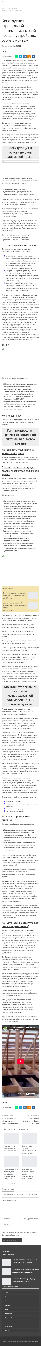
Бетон (6, 1309)
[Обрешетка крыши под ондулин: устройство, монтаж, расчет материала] (11, 1161)
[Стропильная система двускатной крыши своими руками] (29, 1138)
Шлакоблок (8, 1313)
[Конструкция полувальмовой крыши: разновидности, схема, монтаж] (29, 1161)
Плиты (7, 1296)
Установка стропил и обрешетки (2, 16)
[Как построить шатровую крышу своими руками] (11, 1138)
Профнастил (8, 1326)
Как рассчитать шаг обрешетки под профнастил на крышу (10, 1121)
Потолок (7, 1301)
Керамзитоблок (9, 1317)
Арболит (7, 1330)
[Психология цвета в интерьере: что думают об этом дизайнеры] (33, 595)
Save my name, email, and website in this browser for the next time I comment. (19, 1234)
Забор (7, 1292)
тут (15, 230)
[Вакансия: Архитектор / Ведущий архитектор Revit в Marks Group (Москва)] (6, 1281)
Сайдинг (7, 1305)
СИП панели (8, 1322)
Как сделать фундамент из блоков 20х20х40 (31, 1121)
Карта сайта (6, 1251)
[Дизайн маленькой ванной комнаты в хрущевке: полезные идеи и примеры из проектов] (33, 605)
